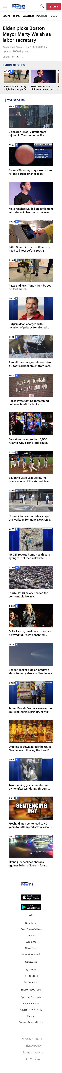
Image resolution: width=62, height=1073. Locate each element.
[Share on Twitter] (17, 57)
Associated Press (12, 47)
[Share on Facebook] (13, 57)
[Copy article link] (22, 57)
